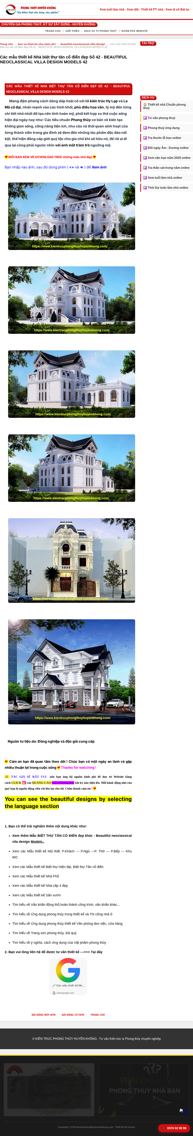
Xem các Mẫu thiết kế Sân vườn (36, 895)
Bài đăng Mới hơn (43, 1014)
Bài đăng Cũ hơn (73, 1014)
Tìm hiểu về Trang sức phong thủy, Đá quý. (44, 933)
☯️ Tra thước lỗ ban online (162, 137)
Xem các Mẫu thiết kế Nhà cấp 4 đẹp (40, 886)
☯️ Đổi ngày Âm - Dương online (166, 147)
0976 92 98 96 (174, 1128)
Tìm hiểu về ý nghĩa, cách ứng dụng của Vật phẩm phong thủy (59, 942)
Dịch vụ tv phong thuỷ (100, 31)
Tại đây (97, 952)
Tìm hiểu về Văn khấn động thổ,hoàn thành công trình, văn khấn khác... (66, 905)
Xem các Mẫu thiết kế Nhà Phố (35, 876)
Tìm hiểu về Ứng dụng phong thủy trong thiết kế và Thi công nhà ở (62, 914)
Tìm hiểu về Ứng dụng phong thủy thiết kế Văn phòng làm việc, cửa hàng (67, 923)
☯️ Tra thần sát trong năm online (166, 167)
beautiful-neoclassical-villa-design (83, 43)
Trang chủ (53, 31)
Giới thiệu (73, 31)
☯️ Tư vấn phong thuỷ (159, 118)
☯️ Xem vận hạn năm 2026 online (167, 157)
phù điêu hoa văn (89, 107)
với (58, 145)
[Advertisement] (166, 69)
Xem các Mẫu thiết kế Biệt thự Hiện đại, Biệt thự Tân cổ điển (58, 867)
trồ (87, 145)
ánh (64, 145)
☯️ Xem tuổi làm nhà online (162, 177)
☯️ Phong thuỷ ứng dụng (161, 128)
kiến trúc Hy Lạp (104, 101)
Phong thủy (81, 120)
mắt (72, 145)
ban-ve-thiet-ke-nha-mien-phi (37, 43)
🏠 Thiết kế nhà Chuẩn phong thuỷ (164, 106)
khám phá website (135, 31)
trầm (80, 145)
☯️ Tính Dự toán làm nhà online (165, 187)
